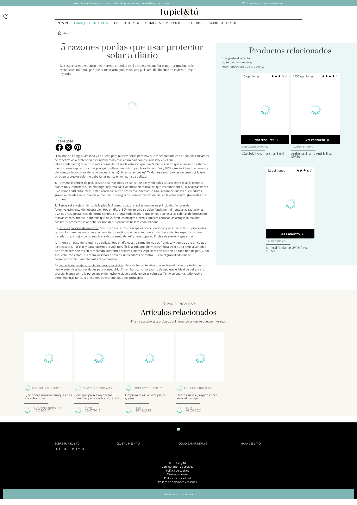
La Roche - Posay (303, 147)
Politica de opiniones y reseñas (177, 482)
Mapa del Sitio (250, 443)
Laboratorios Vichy (255, 147)
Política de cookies (177, 470)
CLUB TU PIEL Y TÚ (128, 443)
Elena (61, 137)
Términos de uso (177, 474)
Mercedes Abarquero (48, 408)
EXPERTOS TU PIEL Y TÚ (69, 449)
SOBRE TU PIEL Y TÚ (67, 443)
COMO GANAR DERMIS (192, 443)
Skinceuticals (277, 241)
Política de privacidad (177, 478)
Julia (139, 408)
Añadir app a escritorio (178, 494)
